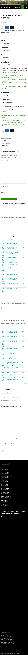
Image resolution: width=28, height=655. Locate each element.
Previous (2, 229)
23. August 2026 (3, 243)
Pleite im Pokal (4, 484)
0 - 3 (23, 377)
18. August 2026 (3, 353)
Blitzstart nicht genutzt (6, 496)
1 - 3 (23, 331)
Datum (3, 239)
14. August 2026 (3, 374)
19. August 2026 (3, 348)
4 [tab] (9, 320)
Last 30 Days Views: (5, 642)
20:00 (23, 267)
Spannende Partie (5, 468)
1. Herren (3, 450)
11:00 (23, 242)
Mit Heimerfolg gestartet (6, 472)
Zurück (2, 293)
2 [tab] (14, 236)
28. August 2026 (3, 259)
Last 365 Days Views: (6, 643)
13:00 (23, 247)
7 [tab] (14, 320)
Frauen (2, 451)
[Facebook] (7, 27)
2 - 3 (23, 336)
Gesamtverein (4, 449)
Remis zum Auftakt (5, 492)
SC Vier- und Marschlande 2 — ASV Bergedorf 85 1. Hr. (12, 364)
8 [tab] (16, 320)
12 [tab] (23, 320)
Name (2, 180)
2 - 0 (23, 341)
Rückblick (3, 13)
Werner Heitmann (14, 21)
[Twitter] (12, 27)
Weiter (25, 293)
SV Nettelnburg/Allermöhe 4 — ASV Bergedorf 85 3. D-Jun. (12, 274)
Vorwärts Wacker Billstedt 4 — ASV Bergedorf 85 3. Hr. (12, 243)
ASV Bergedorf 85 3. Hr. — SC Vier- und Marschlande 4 (12, 379)
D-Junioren (6, 139)
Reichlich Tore (5, 144)
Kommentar (4, 160)
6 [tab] (13, 320)
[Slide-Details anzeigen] (14, 229)
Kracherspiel (4, 480)
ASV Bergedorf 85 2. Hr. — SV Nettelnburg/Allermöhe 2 (12, 348)
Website (3, 192)
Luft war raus (4, 504)
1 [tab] (13, 236)
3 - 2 (23, 357)
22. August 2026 (3, 333)
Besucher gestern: (5, 640)
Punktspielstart (4, 500)
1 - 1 (23, 362)
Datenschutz (3, 653)
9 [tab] (18, 320)
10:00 (23, 273)
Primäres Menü (26, 7)
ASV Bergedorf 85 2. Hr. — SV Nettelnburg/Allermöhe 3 (12, 333)
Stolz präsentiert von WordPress (13, 653)
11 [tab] (21, 320)
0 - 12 (23, 346)
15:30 (23, 252)
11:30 (23, 288)
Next (25, 229)
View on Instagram (14, 438)
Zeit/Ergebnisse (23, 239)
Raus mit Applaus (5, 488)
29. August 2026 (3, 274)
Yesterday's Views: (5, 639)
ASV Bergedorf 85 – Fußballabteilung (11, 7)
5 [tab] (11, 320)
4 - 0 (23, 372)
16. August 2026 (3, 359)
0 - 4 (23, 367)
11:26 (23, 283)
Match (12, 239)
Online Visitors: (4, 635)
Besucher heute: (4, 638)
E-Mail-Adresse (5, 186)
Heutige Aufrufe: (5, 636)
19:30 (23, 257)
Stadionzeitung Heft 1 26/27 (7, 476)
